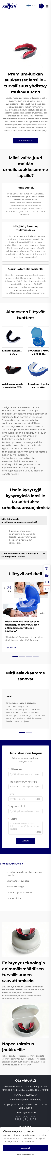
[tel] (46, 568)
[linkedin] (33, 1118)
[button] (15, 656)
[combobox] (14, 786)
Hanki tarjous (25, 140)
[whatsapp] (46, 575)
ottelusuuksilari (14, 898)
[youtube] (18, 1118)
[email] (46, 582)
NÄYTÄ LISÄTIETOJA (13, 337)
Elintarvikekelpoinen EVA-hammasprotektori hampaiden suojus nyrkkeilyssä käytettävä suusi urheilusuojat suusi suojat (12, 352)
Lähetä (25, 840)
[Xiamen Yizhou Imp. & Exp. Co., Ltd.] (9, 6)
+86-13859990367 (28, 1094)
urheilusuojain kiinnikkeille (20, 892)
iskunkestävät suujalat (18, 881)
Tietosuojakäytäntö (25, 1112)
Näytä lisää (10, 647)
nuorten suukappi (15, 886)
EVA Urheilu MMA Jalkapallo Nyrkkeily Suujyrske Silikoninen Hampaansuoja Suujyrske (38, 352)
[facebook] (25, 1118)
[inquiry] (46, 588)
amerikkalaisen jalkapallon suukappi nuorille (24, 873)
